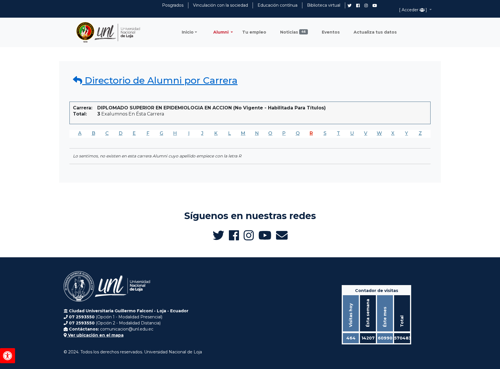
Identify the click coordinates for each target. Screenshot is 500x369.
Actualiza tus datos (375, 32)
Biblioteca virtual (323, 5)
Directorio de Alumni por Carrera (160, 80)
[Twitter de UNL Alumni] (349, 6)
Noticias (293, 32)
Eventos (331, 32)
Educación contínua (277, 5)
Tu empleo (254, 32)
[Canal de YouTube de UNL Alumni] (374, 5)
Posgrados (172, 5)
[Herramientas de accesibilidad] (7, 355)
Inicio (188, 32)
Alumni (221, 32)
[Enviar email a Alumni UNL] (282, 235)
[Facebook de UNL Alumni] (358, 5)
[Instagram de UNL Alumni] (366, 5)
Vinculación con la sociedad (220, 5)
